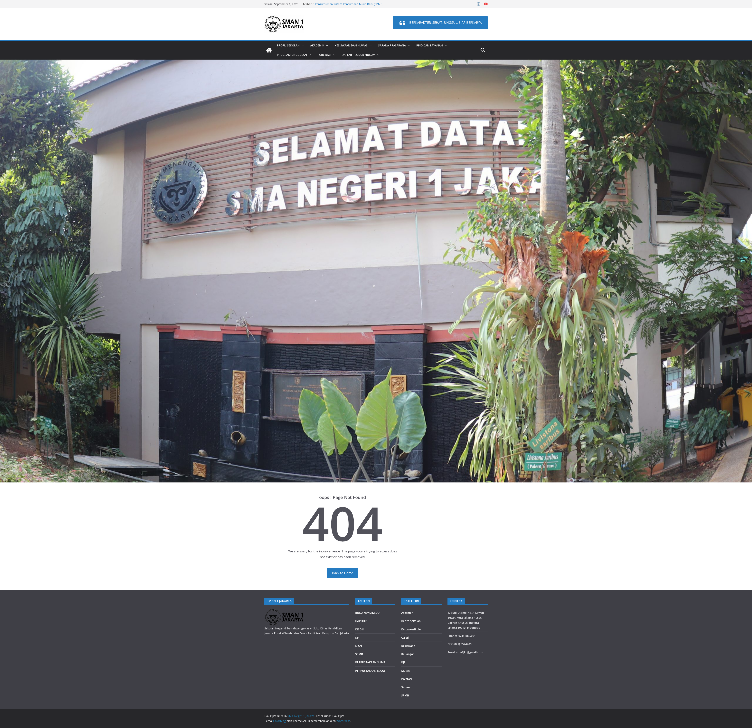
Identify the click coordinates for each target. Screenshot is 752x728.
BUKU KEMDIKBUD (367, 613)
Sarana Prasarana (392, 45)
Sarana (405, 687)
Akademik (317, 45)
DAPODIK (361, 621)
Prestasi (406, 679)
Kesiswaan (408, 646)
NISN (358, 646)
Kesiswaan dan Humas (351, 45)
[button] (302, 45)
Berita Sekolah (411, 621)
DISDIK (359, 629)
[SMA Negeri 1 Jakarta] (269, 50)
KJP (357, 637)
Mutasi (405, 671)
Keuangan (408, 654)
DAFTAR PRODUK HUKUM (358, 55)
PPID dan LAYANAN (429, 45)
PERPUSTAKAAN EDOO (370, 671)
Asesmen (407, 613)
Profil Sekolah (288, 45)
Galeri (405, 637)
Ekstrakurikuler (411, 629)
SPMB (359, 654)
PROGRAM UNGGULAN (292, 55)
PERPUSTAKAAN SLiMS (370, 662)
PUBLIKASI (324, 55)
